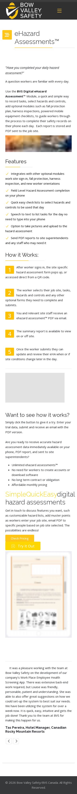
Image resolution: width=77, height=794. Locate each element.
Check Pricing (20, 538)
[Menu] (59, 11)
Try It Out (26, 545)
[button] (9, 741)
